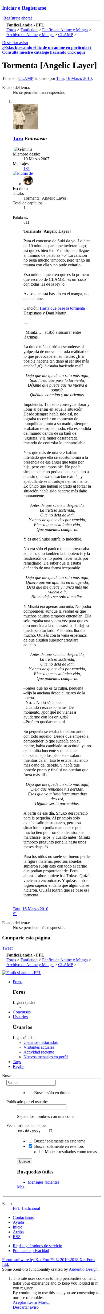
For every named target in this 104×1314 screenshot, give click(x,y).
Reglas (18, 1066)
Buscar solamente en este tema (59, 1141)
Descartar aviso (15, 42)
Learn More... (38, 1302)
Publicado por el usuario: (27, 1101)
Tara (60, 78)
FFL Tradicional (26, 1208)
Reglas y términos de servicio (37, 1245)
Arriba (18, 1232)
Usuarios (20, 1016)
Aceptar (19, 1302)
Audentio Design (83, 1269)
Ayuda (18, 1222)
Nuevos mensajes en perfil (45, 1057)
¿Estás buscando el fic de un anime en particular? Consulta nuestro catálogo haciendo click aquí (46, 50)
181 (26, 168)
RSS (17, 1236)
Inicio (17, 1227)
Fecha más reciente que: (26, 1125)
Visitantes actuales (38, 1047)
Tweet (7, 948)
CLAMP (25, 78)
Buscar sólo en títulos (51, 1092)
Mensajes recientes (43, 1182)
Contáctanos (23, 1217)
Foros (17, 981)
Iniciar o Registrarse (24, 8)
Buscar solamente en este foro (58, 1146)
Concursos (22, 1012)
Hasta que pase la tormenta (62, 308)
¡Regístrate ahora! (17, 18)
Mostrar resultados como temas (70, 1151)
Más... (22, 1187)
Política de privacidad (31, 1250)
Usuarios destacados (40, 1042)
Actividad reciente (38, 1052)
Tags (17, 1061)
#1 (15, 913)
